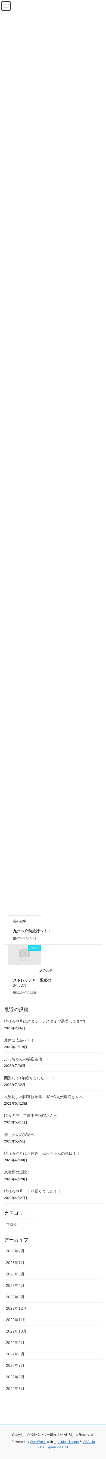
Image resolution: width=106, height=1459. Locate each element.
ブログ (11, 1224)
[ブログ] (25, 954)
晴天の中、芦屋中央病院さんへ (30, 1115)
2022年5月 (15, 1388)
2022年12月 (16, 1308)
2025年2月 (15, 1251)
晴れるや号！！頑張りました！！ (32, 1191)
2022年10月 (16, 1331)
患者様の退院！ (17, 1172)
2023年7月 (15, 1262)
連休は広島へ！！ (19, 1040)
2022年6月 (15, 1377)
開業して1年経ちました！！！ (30, 1078)
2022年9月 (15, 1342)
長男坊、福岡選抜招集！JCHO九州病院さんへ (43, 1097)
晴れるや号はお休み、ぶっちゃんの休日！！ (42, 1153)
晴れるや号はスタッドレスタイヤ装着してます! (44, 1021)
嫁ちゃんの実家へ (19, 1134)
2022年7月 (15, 1365)
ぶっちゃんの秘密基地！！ (27, 1059)
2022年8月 (15, 1354)
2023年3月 (15, 1297)
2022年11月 (16, 1320)
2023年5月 (15, 1274)
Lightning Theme (66, 1442)
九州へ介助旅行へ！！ (32, 931)
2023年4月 (15, 1285)
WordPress (38, 1442)
